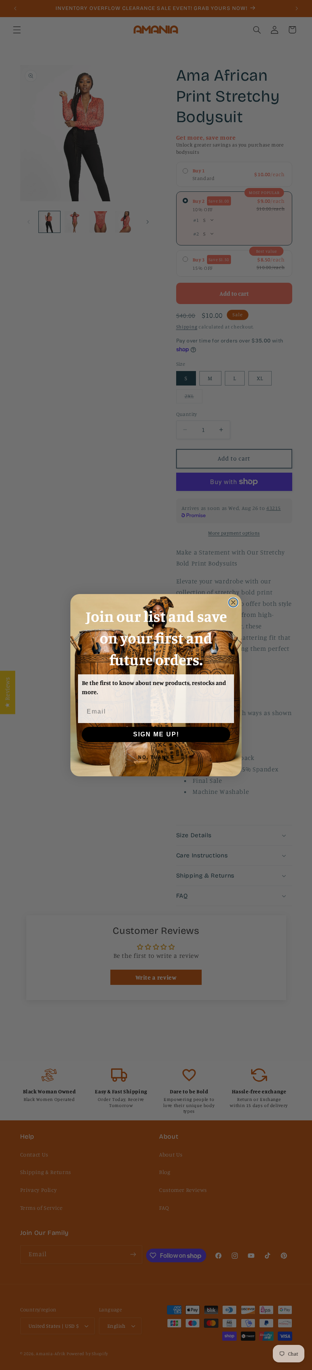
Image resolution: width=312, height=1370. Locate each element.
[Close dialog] (233, 602)
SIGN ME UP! (156, 734)
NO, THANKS (156, 757)
